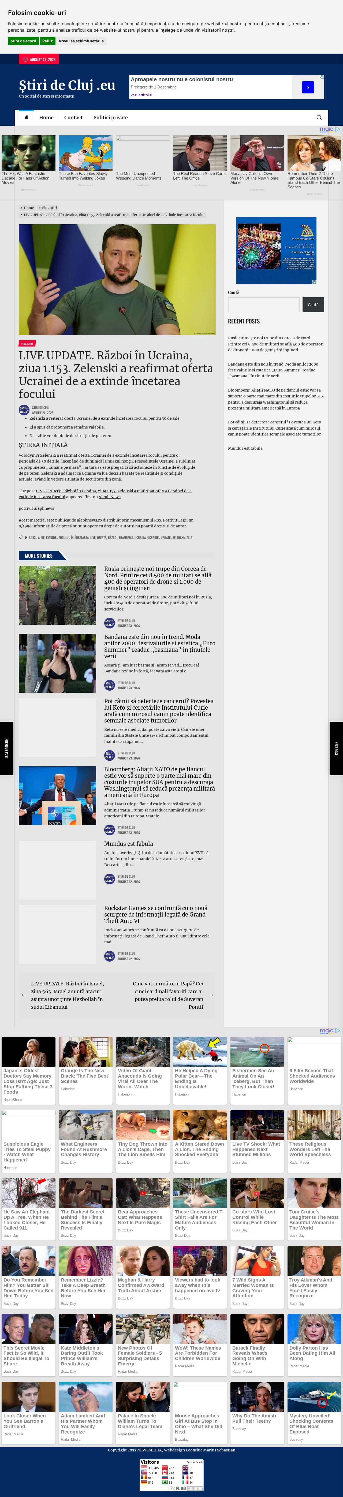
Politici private (110, 117)
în (72, 537)
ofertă (101, 537)
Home (46, 117)
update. (166, 537)
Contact (73, 117)
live (92, 537)
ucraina (140, 537)
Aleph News (110, 496)
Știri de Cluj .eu (67, 85)
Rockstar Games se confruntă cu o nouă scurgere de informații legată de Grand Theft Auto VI (155, 914)
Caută (233, 292)
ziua (189, 537)
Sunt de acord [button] (23, 41)
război (112, 537)
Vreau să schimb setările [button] (81, 41)
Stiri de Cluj (40, 407)
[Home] (26, 118)
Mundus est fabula (128, 843)
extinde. (51, 537)
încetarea (82, 537)
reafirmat (126, 537)
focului (64, 537)
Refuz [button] (47, 41)
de (42, 537)
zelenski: (179, 537)
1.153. (32, 537)
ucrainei (153, 537)
